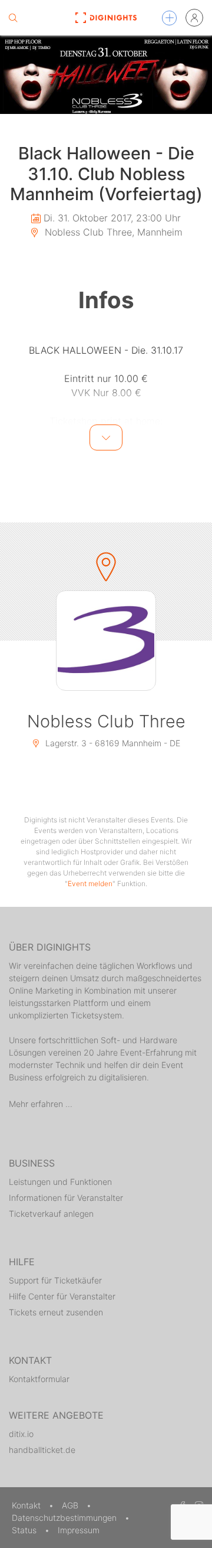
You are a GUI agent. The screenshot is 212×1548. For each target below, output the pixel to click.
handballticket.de (42, 1450)
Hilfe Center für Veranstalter (62, 1296)
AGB (71, 1505)
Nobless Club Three (106, 721)
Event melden (90, 883)
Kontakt (27, 1505)
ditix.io (21, 1434)
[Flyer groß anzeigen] (106, 74)
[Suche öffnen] (13, 17)
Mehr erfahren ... (40, 1104)
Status (25, 1530)
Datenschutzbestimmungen (65, 1518)
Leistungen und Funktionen (60, 1182)
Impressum (79, 1530)
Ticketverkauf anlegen (51, 1214)
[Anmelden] (194, 18)
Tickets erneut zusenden (56, 1312)
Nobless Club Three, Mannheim (112, 232)
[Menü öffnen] (169, 18)
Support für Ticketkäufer (55, 1280)
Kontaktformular (39, 1379)
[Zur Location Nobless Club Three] (106, 640)
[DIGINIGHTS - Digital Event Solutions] (105, 17)
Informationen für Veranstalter (66, 1198)
